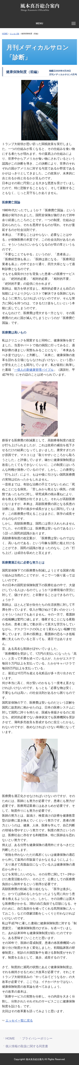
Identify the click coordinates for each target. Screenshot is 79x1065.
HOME (5, 33)
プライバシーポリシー (37, 1038)
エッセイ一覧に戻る (19, 1020)
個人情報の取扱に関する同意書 (26, 1046)
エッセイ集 (14, 33)
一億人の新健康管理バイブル (34, 369)
